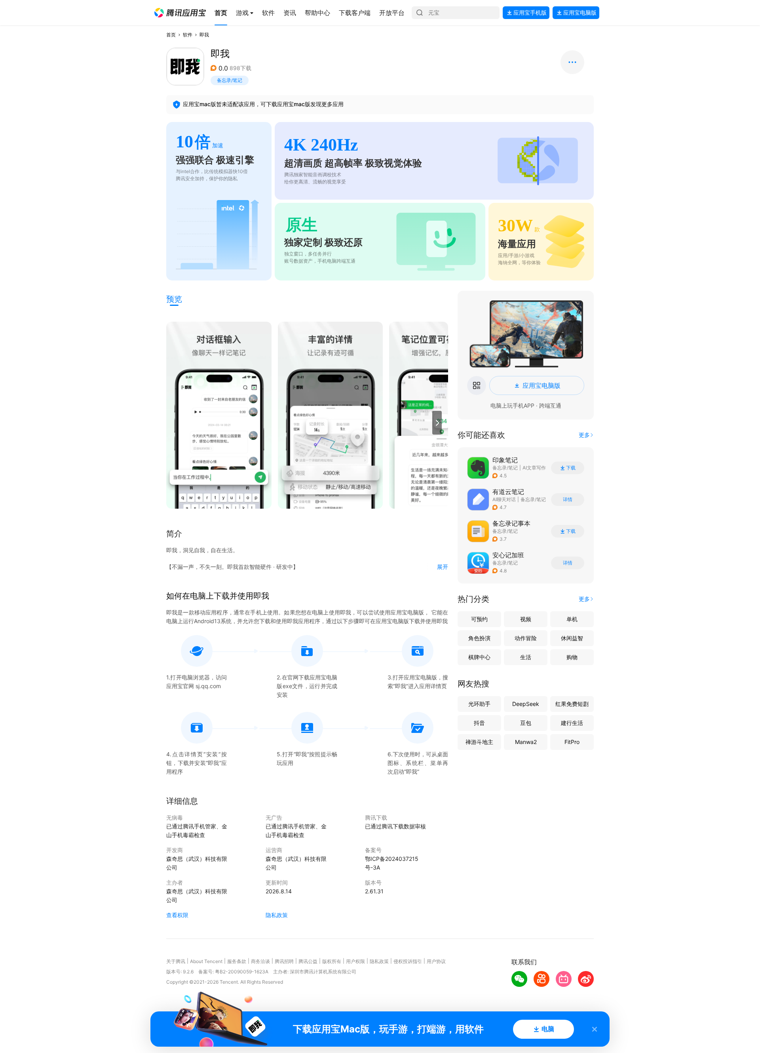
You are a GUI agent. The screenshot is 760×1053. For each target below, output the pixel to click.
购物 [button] (572, 657)
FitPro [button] (572, 741)
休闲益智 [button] (572, 638)
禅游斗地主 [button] (479, 741)
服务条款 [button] (236, 961)
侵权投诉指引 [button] (407, 961)
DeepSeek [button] (525, 703)
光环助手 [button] (479, 703)
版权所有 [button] (331, 961)
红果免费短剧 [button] (572, 703)
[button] (180, 12)
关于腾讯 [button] (175, 961)
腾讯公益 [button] (307, 961)
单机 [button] (572, 619)
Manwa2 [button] (526, 741)
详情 (567, 499)
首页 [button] (171, 35)
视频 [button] (525, 619)
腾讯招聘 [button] (284, 961)
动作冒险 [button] (526, 638)
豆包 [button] (525, 722)
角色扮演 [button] (479, 638)
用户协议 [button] (436, 961)
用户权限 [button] (355, 961)
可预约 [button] (479, 619)
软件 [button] (187, 35)
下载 (571, 468)
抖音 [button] (479, 722)
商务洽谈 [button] (260, 961)
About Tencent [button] (206, 961)
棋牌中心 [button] (479, 657)
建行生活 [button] (572, 722)
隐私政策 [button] (277, 915)
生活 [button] (525, 657)
